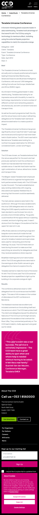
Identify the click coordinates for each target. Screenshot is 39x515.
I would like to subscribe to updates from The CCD (21, 472)
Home (4, 13)
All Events (6, 437)
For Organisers (7, 428)
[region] (19, 493)
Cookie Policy (14, 491)
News (4, 440)
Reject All (19, 502)
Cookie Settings (19, 507)
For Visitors (6, 431)
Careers (5, 434)
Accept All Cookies (19, 497)
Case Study (13, 13)
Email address (7, 454)
